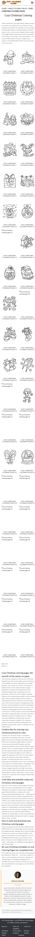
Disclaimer (5, 930)
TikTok (3, 935)
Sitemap (4, 933)
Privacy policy (17, 930)
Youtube (26, 933)
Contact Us (27, 926)
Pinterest (26, 930)
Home (4, 8)
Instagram (16, 933)
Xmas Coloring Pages (17, 8)
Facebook (21, 935)
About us (4, 926)
